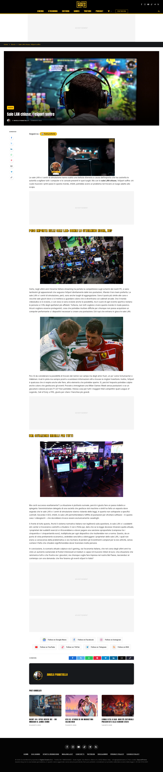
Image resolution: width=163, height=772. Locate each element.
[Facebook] (11, 137)
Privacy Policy (117, 754)
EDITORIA (65, 11)
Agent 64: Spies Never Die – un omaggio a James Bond (43, 720)
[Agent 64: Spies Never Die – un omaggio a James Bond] (45, 705)
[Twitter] (11, 143)
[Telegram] (11, 172)
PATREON (122, 11)
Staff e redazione (51, 754)
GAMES (77, 11)
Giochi (10, 107)
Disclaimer (103, 754)
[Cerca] (159, 11)
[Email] (11, 166)
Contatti (80, 754)
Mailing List (67, 754)
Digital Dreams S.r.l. (46, 760)
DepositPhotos (142, 760)
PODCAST (99, 11)
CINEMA (40, 11)
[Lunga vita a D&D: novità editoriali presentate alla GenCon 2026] (118, 705)
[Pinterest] (11, 160)
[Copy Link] (11, 177)
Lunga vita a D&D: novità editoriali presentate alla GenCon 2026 (118, 720)
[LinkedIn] (11, 149)
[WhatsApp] (11, 154)
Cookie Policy (133, 754)
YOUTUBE (87, 11)
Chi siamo (35, 754)
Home (26, 754)
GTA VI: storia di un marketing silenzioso (79, 720)
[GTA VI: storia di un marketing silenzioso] (81, 705)
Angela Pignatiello (21, 120)
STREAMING (53, 11)
